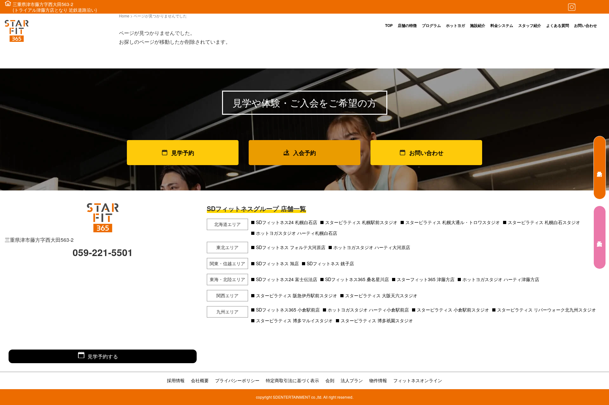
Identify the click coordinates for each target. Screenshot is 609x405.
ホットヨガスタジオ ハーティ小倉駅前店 (368, 309)
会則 (329, 380)
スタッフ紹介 (529, 25)
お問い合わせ (585, 25)
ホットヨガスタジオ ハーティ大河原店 (371, 247)
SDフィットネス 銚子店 (330, 263)
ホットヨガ (455, 25)
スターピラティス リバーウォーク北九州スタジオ (546, 309)
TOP (389, 25)
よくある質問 (557, 25)
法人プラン (352, 380)
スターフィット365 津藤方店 (426, 279)
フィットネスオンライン (417, 380)
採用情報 (176, 380)
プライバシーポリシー (237, 380)
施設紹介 (477, 25)
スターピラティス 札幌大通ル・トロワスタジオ (452, 222)
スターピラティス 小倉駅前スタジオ (453, 309)
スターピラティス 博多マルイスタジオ (294, 320)
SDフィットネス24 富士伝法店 (286, 279)
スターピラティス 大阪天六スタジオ (381, 295)
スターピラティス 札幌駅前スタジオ (361, 222)
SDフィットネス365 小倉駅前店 (288, 309)
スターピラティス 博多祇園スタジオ (377, 320)
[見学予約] (599, 167)
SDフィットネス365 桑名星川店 (357, 279)
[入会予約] (599, 237)
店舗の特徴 (407, 25)
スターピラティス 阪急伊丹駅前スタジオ (296, 295)
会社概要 (200, 380)
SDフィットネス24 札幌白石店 (286, 222)
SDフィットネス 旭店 (277, 263)
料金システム (501, 25)
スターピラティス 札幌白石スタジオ (544, 222)
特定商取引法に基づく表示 (292, 380)
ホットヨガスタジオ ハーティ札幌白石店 (296, 233)
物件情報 (378, 380)
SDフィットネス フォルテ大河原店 (290, 247)
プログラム (431, 25)
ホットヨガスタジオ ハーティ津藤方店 (500, 279)
